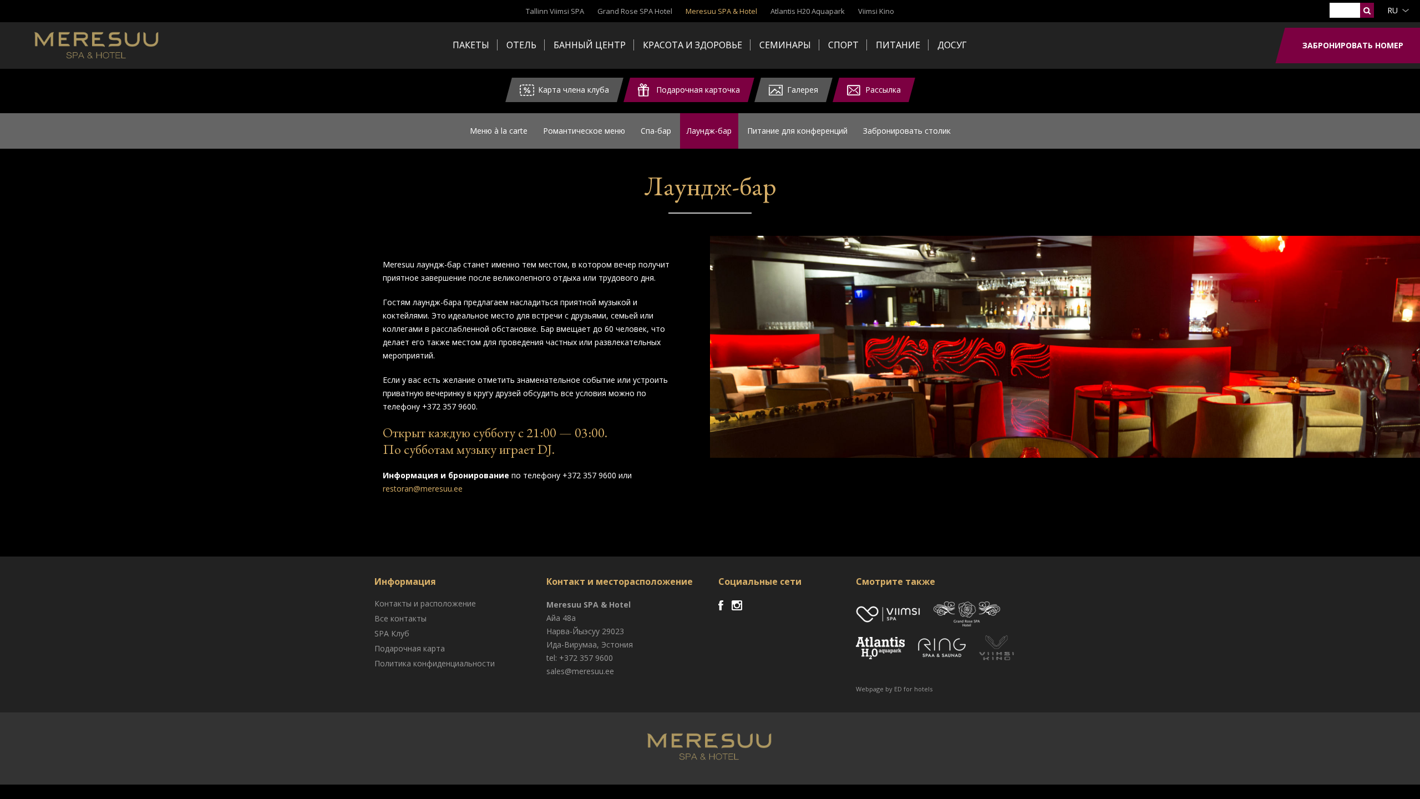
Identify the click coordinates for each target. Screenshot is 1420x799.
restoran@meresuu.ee (423, 488)
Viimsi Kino (876, 11)
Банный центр (590, 44)
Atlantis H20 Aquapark (807, 11)
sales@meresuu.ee (580, 671)
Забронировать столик (907, 130)
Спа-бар (656, 130)
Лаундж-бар (709, 130)
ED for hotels (913, 689)
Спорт (843, 44)
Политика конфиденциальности (434, 663)
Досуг (952, 44)
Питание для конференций (797, 130)
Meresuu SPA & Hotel (721, 11)
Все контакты (400, 618)
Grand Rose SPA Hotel (634, 11)
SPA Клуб (391, 633)
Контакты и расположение (425, 603)
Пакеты (471, 44)
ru (1392, 10)
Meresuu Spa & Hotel (97, 47)
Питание (898, 44)
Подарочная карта (409, 648)
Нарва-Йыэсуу (573, 631)
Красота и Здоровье (692, 44)
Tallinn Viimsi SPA (555, 11)
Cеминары (785, 44)
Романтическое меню (584, 130)
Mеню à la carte (499, 130)
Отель (521, 44)
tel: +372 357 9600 (579, 658)
